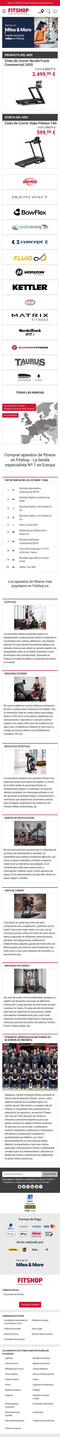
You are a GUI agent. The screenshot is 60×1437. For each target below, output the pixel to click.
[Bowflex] (30, 198)
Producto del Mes (18, 41)
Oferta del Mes (16, 103)
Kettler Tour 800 (27, 553)
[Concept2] (30, 228)
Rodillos (36, 1390)
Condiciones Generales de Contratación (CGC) (15, 1322)
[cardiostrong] (30, 213)
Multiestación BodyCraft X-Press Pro (33, 519)
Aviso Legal (37, 1328)
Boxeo (8, 1384)
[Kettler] (30, 273)
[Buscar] (48, 11)
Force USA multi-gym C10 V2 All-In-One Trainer (34, 537)
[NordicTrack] (30, 318)
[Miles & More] (30, 1262)
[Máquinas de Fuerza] (30, 967)
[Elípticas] (30, 603)
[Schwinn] (30, 333)
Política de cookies (40, 1320)
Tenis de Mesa (11, 1374)
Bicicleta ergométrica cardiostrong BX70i (30, 476)
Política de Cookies (12, 1328)
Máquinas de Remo (16, 660)
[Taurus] (30, 348)
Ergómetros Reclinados (43, 1384)
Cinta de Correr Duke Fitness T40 (31, 109)
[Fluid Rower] (30, 243)
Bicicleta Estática (13, 1390)
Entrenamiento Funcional (11, 1405)
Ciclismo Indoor (12, 1379)
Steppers (9, 1395)
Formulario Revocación (14, 1339)
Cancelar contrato (30, 1304)
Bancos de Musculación (19, 804)
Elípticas (10, 588)
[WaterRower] (30, 364)
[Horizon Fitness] (30, 258)
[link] (30, 410)
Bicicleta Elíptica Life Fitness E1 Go (35, 495)
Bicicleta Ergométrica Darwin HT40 (34, 546)
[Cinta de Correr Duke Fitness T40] (30, 138)
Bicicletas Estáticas (17, 732)
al (13, 1294)
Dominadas (38, 1412)
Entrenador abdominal (43, 1404)
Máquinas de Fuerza (17, 952)
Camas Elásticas (40, 1369)
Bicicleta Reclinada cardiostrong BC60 (29, 528)
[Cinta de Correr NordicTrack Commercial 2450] (30, 80)
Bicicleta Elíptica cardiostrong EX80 (34, 486)
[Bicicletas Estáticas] (30, 748)
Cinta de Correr (14, 877)
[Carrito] (56, 11)
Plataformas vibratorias (43, 1420)
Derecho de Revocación (42, 1334)
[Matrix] (30, 303)
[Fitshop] (18, 11)
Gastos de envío (11, 1334)
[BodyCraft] (30, 183)
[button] (5, 25)
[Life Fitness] (30, 288)
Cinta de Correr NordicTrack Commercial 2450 (27, 49)
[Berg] (30, 168)
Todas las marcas (13, 1428)
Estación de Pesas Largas (41, 1397)
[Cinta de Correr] (30, 892)
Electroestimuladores (14, 1420)
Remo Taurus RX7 (28, 511)
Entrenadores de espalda (12, 1414)
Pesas (35, 1379)
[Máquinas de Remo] (30, 675)
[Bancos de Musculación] (30, 819)
